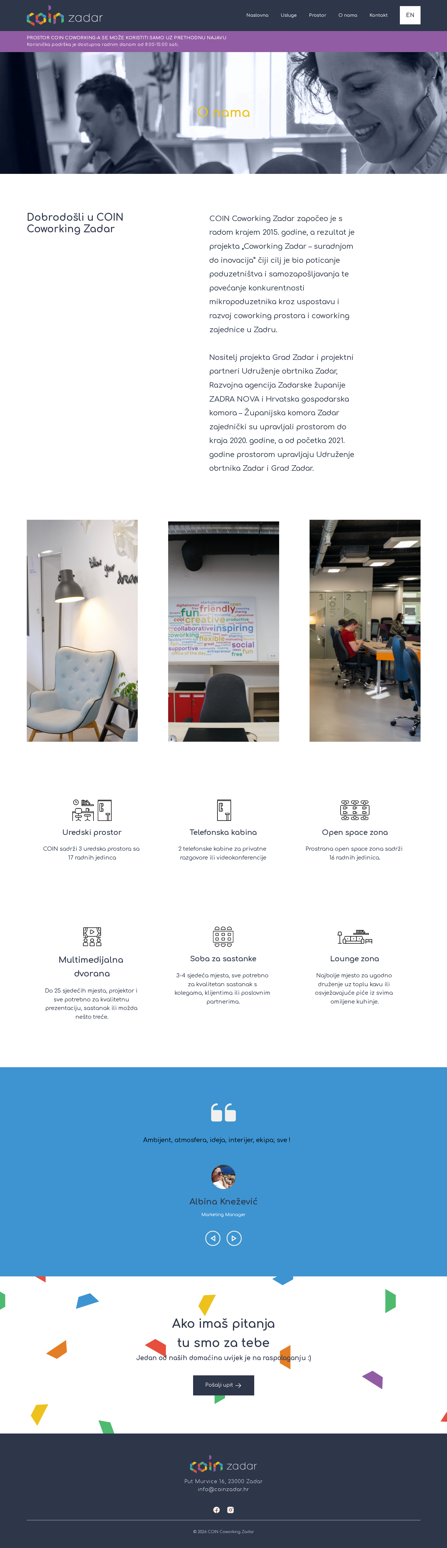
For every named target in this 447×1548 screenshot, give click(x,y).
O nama (347, 15)
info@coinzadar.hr (223, 1489)
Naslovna (257, 15)
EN (410, 15)
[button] (212, 1238)
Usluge (289, 15)
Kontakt (378, 15)
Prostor (317, 15)
